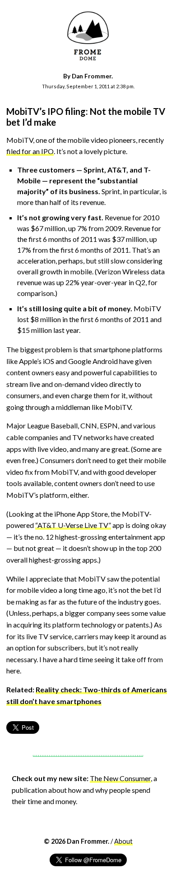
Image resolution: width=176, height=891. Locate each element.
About (123, 841)
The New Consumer (120, 778)
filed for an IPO (30, 151)
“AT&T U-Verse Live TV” (73, 525)
